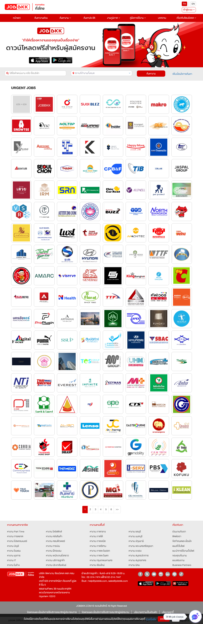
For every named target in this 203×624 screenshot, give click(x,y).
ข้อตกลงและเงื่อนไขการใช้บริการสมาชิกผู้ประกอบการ (52, 612)
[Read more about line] (174, 574)
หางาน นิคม (134, 565)
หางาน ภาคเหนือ (98, 541)
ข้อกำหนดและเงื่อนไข (182, 541)
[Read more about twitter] (147, 574)
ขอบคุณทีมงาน (179, 555)
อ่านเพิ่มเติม (151, 619)
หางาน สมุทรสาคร (137, 560)
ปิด (175, 619)
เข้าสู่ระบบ (188, 10)
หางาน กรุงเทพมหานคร (101, 560)
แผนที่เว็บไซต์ (178, 546)
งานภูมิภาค (112, 18)
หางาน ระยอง (135, 551)
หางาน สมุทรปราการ (139, 555)
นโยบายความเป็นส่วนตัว (145, 612)
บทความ (162, 18)
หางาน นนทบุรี (135, 536)
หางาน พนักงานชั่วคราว (57, 555)
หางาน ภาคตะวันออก (100, 551)
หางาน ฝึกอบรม (53, 551)
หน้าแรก (17, 18)
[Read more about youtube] (154, 574)
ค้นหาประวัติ (89, 18)
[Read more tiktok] (181, 574)
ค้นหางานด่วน (41, 18)
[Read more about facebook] (140, 574)
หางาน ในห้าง (13, 565)
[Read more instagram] (160, 574)
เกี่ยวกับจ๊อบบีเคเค (185, 18)
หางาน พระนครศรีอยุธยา (141, 546)
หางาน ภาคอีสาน (98, 546)
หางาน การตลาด (15, 536)
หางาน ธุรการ (13, 555)
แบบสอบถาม (178, 560)
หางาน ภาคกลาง (98, 532)
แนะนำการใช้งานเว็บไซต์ (183, 551)
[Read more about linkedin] (167, 574)
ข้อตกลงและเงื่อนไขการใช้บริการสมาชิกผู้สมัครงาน (105, 612)
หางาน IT (11, 560)
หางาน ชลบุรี (135, 532)
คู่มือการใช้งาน (137, 18)
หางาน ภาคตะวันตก (99, 555)
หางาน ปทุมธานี (136, 541)
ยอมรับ (163, 619)
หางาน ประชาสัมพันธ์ (56, 565)
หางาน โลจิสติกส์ (54, 532)
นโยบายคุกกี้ (168, 612)
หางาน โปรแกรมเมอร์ (17, 541)
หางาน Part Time (15, 532)
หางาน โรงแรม (14, 551)
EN (193, 4)
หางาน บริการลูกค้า (55, 560)
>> (117, 509)
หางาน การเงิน (53, 546)
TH (184, 4)
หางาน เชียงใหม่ (97, 565)
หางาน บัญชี (13, 546)
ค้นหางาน (64, 18)
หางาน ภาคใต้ (96, 536)
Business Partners (181, 565)
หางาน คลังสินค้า (54, 536)
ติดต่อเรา (176, 536)
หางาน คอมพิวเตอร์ (55, 541)
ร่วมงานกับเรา (179, 532)
